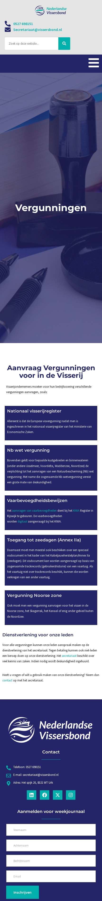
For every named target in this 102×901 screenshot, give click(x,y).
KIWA (76, 510)
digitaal (22, 521)
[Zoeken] (64, 43)
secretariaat (69, 656)
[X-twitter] (57, 795)
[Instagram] (70, 795)
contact (7, 680)
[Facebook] (44, 795)
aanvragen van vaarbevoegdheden (34, 510)
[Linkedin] (31, 795)
